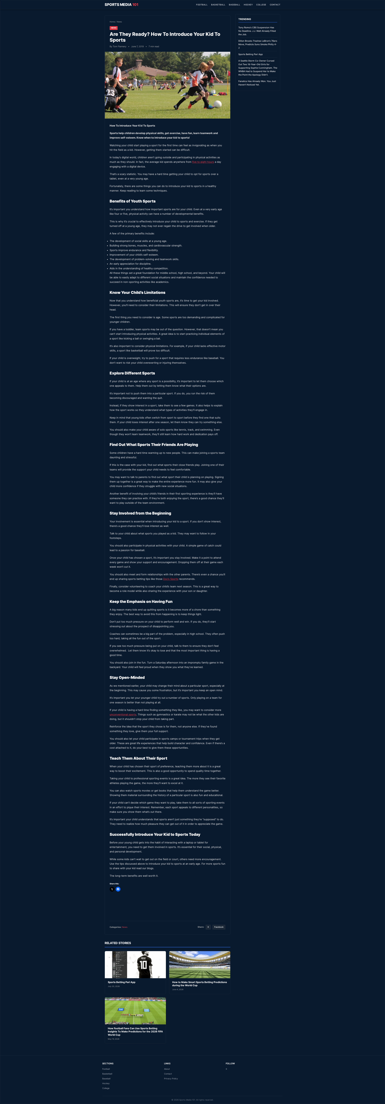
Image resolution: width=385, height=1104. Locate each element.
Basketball (218, 4)
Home (112, 22)
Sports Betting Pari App (121, 982)
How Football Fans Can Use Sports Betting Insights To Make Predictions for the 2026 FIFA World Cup (135, 1031)
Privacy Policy (171, 1078)
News (119, 22)
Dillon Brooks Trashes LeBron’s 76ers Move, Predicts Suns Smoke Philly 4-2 (257, 44)
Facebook (218, 927)
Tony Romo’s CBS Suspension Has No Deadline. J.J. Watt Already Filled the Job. (257, 31)
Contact (275, 4)
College (261, 4)
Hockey (248, 4)
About (167, 1069)
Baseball (234, 4)
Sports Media (121, 4)
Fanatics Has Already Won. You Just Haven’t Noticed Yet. (257, 83)
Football (202, 4)
